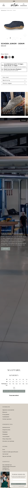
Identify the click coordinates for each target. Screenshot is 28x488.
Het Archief (5, 454)
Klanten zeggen (7, 83)
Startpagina (3, 10)
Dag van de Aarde (7, 456)
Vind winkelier (6, 436)
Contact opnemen (7, 419)
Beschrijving (6, 80)
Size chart (6, 77)
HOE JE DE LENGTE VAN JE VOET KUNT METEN (14, 391)
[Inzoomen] (25, 35)
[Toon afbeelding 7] (12, 39)
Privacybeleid (6, 414)
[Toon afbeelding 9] (15, 39)
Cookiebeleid (6, 416)
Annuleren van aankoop (8, 441)
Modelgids (5, 434)
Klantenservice (6, 427)
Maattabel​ (5, 432)
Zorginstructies (6, 429)
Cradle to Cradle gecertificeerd (10, 451)
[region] (14, 104)
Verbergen (23, 120)
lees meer (5, 248)
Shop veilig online (7, 438)
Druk (4, 449)
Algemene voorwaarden (8, 410)
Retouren (5, 412)
